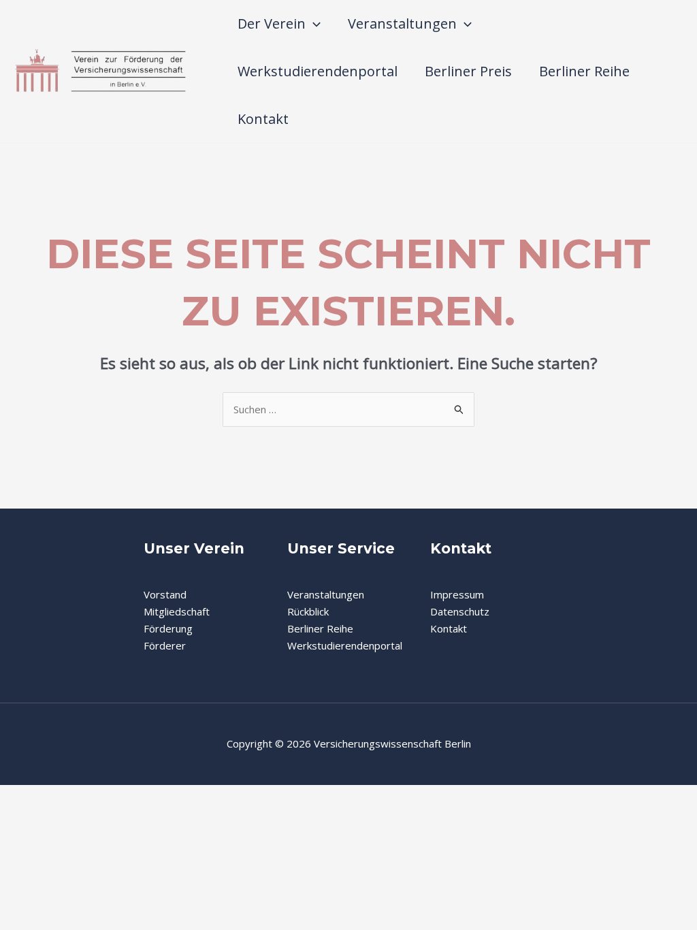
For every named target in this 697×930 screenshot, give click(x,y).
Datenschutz (459, 611)
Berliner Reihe (584, 71)
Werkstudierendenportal (318, 71)
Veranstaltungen (402, 23)
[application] (313, 24)
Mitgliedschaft (177, 611)
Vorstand (165, 594)
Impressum (457, 594)
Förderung (168, 628)
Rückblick (308, 611)
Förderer (165, 645)
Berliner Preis (468, 71)
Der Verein (272, 23)
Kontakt (263, 119)
